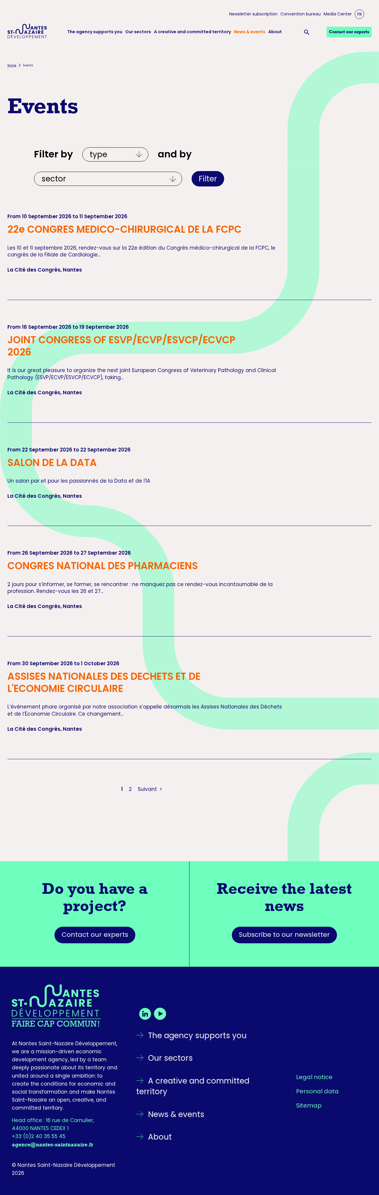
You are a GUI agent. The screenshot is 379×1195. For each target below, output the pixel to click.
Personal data (317, 1091)
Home (11, 65)
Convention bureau (300, 14)
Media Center (338, 14)
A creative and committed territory (192, 32)
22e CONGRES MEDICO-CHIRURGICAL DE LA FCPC (124, 229)
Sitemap (309, 1105)
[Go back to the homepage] (65, 1006)
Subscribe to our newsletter (284, 934)
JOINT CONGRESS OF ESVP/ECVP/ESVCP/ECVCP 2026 (121, 346)
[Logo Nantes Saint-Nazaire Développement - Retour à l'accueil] (27, 32)
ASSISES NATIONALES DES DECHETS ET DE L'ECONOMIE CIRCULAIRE (103, 682)
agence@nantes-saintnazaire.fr (52, 1144)
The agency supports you (94, 32)
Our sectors (138, 32)
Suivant (148, 789)
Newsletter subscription (253, 14)
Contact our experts (95, 934)
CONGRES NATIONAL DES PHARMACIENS (102, 566)
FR (359, 14)
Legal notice (314, 1077)
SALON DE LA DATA (52, 463)
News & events (249, 32)
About (275, 32)
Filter (208, 178)
